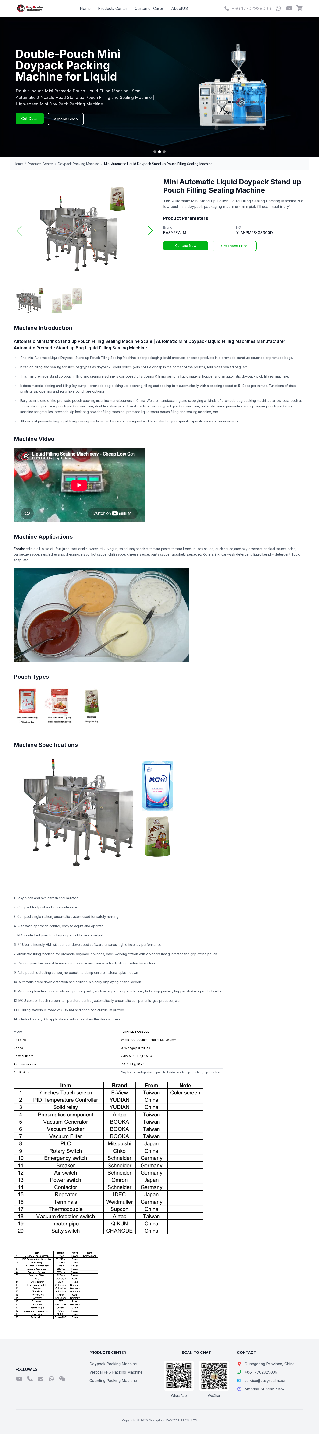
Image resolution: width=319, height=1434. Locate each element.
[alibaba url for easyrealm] (299, 8)
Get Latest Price (234, 246)
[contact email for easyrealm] (40, 1379)
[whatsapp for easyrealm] (278, 8)
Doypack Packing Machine (78, 164)
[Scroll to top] (306, 1424)
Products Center (112, 8)
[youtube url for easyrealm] (289, 8)
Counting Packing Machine (113, 1380)
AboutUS (179, 8)
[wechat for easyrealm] (62, 1379)
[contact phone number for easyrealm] (29, 1379)
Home (85, 8)
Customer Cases (149, 8)
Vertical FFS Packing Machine (115, 1372)
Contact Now (185, 246)
